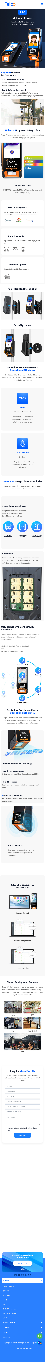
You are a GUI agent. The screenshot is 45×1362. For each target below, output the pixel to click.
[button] (22, 12)
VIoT (5, 1318)
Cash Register (8, 1286)
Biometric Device (9, 1313)
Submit (22, 1135)
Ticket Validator (9, 1309)
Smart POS (7, 1295)
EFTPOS (6, 1291)
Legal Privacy (27, 1348)
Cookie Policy (27, 1128)
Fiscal (5, 1304)
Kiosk (5, 1300)
